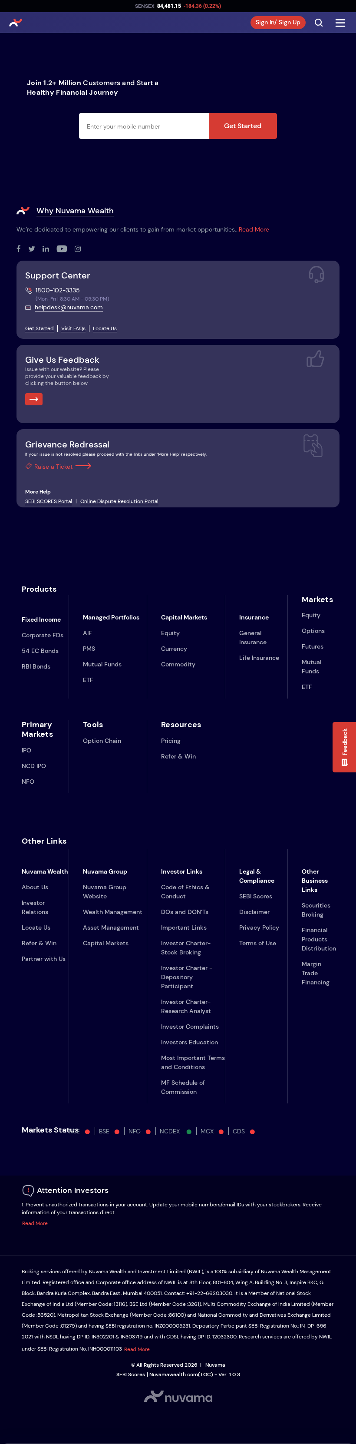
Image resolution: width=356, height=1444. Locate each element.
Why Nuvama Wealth (75, 210)
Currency (174, 648)
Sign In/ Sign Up (278, 22)
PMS (89, 648)
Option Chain (102, 741)
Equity (170, 633)
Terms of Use (257, 943)
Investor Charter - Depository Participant (186, 977)
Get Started (242, 125)
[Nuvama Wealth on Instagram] (82, 249)
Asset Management (111, 927)
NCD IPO (34, 766)
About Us (35, 887)
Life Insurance (259, 658)
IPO (26, 750)
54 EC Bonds (40, 651)
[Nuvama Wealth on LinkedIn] (49, 249)
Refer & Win (178, 756)
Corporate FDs (42, 635)
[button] (344, 747)
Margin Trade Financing (316, 973)
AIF (87, 633)
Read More (254, 229)
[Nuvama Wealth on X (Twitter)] (35, 249)
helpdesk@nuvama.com (69, 307)
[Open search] (318, 22)
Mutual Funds (102, 664)
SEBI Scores (255, 896)
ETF (88, 680)
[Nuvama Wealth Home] (15, 22)
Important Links (184, 927)
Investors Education (189, 1042)
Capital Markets (106, 943)
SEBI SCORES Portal (48, 501)
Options (313, 631)
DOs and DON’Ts (184, 912)
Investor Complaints (190, 1026)
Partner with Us (44, 959)
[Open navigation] (340, 22)
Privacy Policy (259, 927)
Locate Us (105, 328)
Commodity (178, 664)
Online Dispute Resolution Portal (119, 501)
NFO (28, 781)
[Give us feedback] (34, 399)
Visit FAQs (73, 328)
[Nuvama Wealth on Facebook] (22, 249)
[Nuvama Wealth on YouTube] (65, 249)
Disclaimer (254, 912)
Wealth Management (112, 912)
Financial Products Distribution (319, 939)
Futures (312, 646)
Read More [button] (35, 1223)
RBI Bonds (36, 666)
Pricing (171, 741)
